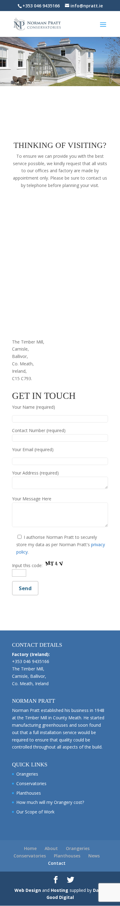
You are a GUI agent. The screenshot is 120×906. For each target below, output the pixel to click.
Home (30, 848)
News (94, 856)
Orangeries (27, 774)
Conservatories (31, 783)
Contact (57, 863)
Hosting (59, 890)
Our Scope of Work (35, 812)
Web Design (27, 890)
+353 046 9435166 (41, 6)
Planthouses (28, 793)
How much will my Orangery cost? (50, 802)
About (51, 848)
